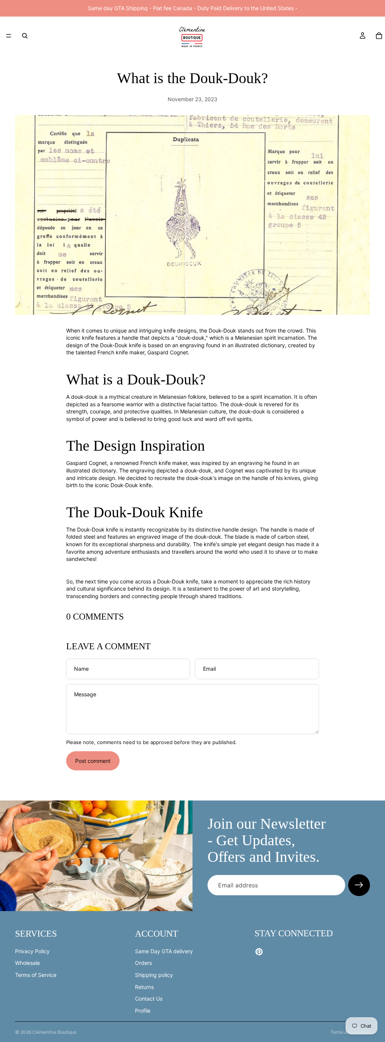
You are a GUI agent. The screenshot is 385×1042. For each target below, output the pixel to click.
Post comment (93, 761)
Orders (143, 963)
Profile (142, 1010)
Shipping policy (154, 975)
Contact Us (148, 998)
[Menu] (8, 35)
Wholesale (27, 963)
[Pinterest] (259, 952)
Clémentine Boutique (54, 1032)
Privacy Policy (32, 951)
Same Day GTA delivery (164, 951)
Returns (144, 987)
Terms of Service (35, 975)
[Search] (25, 35)
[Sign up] (359, 885)
